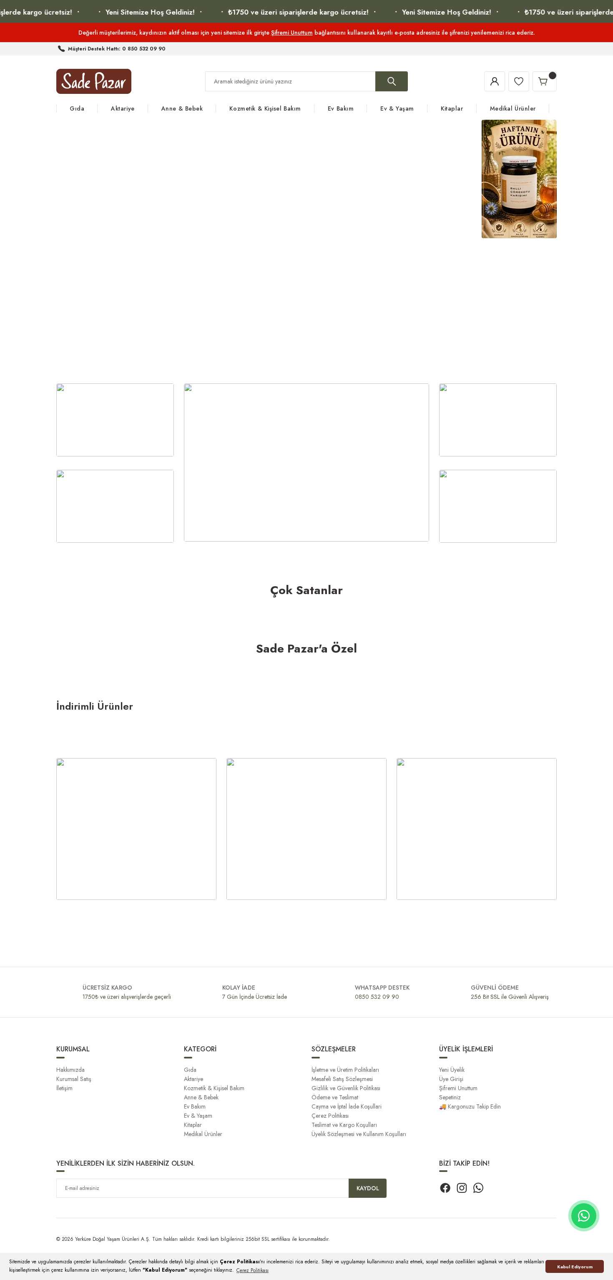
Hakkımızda (70, 1070)
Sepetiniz (450, 1097)
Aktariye (193, 1079)
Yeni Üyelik (452, 1070)
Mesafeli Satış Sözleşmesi (342, 1079)
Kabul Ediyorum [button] (575, 1266)
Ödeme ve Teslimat (335, 1097)
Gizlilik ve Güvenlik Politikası (346, 1088)
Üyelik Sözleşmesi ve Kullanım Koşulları (359, 1134)
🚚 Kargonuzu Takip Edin (470, 1106)
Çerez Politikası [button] (252, 1270)
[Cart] (545, 81)
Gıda (190, 1070)
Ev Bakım (195, 1106)
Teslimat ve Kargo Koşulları (344, 1125)
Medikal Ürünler (203, 1134)
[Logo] (93, 81)
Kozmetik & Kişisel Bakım (214, 1088)
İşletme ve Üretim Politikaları (345, 1070)
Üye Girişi (451, 1079)
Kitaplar (193, 1125)
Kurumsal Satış (73, 1079)
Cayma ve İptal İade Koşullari (347, 1106)
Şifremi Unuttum (292, 32)
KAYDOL (368, 1188)
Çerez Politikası (330, 1115)
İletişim (64, 1088)
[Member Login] (494, 81)
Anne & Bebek (201, 1097)
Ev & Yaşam (198, 1115)
